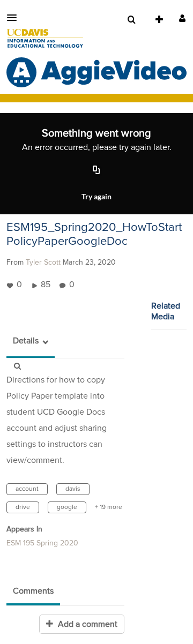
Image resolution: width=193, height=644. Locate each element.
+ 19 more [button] (108, 507)
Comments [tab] (33, 591)
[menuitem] (131, 19)
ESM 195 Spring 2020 (42, 543)
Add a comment (86, 624)
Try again (96, 196)
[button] (15, 17)
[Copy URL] (96, 170)
